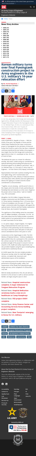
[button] (9, 3)
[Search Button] (30, 7)
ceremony (21, 337)
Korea (4, 333)
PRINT (3, 138)
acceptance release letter (20, 333)
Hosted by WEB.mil (17, 422)
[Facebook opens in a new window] (3, 384)
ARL (3, 337)
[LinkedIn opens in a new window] (6, 384)
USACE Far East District (19, 327)
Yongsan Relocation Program (19, 330)
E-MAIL (9, 138)
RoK (29, 337)
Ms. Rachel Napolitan (10, 84)
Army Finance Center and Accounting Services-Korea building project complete (17, 306)
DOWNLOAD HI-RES (23, 116)
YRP (3, 330)
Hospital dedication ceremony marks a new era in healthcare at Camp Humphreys (14, 293)
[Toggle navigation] (33, 7)
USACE (4, 327)
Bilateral (11, 337)
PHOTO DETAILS (9, 116)
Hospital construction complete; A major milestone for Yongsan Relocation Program (15, 284)
